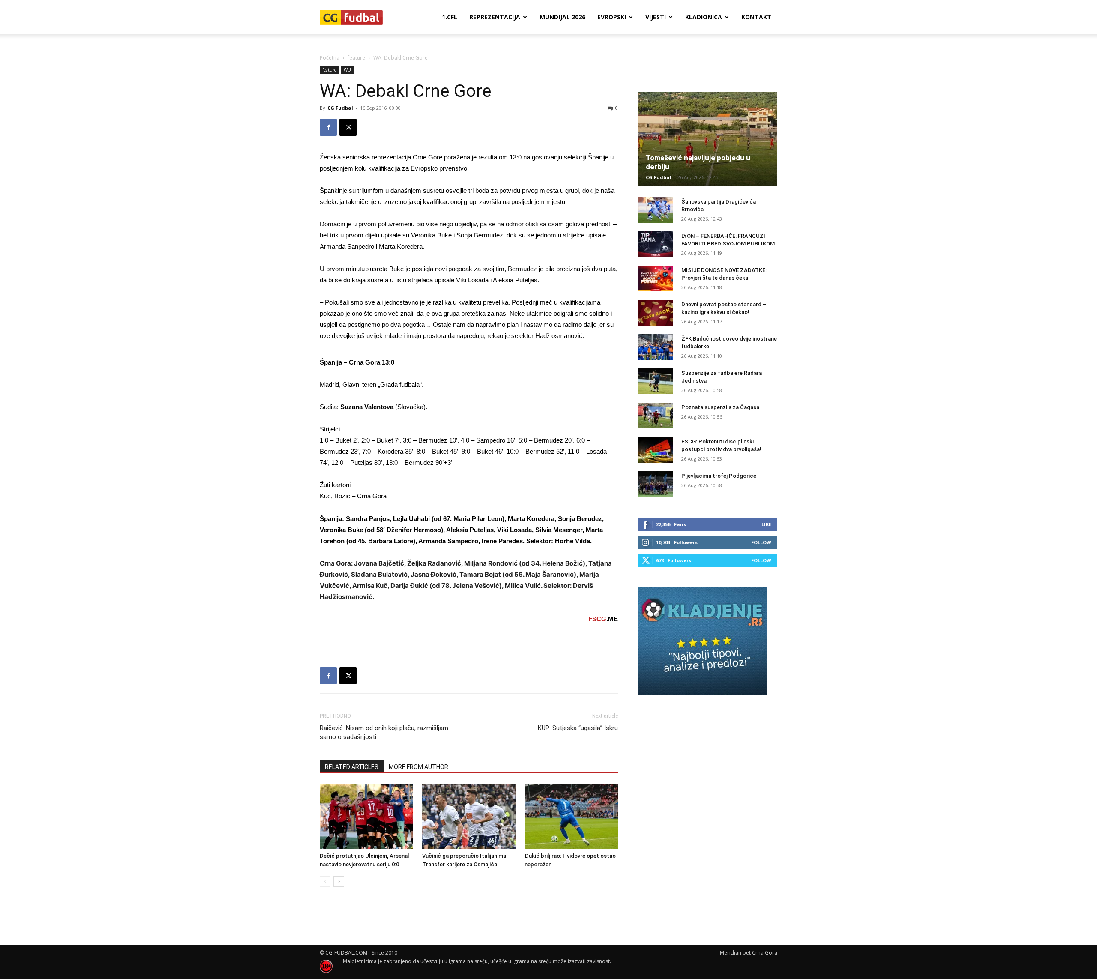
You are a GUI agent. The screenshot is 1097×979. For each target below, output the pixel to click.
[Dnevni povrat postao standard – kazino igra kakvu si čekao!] (655, 313)
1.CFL (449, 17)
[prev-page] (325, 881)
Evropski (611, 17)
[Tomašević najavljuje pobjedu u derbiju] (707, 139)
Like (766, 524)
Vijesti (655, 17)
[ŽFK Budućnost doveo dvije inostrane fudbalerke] (655, 347)
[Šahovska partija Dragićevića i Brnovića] (655, 210)
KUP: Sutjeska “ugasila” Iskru (578, 728)
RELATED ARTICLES (351, 766)
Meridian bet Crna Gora (748, 952)
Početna (329, 57)
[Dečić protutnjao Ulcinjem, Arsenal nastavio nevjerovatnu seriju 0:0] (366, 816)
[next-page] (338, 881)
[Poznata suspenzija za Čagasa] (655, 415)
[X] (348, 127)
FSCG (597, 619)
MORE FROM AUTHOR (418, 766)
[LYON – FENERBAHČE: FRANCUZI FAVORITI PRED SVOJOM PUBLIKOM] (655, 244)
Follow (761, 542)
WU (347, 70)
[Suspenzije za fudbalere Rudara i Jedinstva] (655, 381)
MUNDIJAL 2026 (562, 17)
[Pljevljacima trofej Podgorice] (655, 484)
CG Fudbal (340, 108)
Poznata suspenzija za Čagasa (720, 407)
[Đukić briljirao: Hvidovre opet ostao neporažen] (571, 816)
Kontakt (756, 17)
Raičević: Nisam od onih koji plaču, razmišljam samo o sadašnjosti (384, 732)
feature (356, 57)
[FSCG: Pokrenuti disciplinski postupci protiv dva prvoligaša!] (655, 450)
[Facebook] (328, 127)
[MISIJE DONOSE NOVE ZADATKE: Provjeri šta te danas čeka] (655, 278)
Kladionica (703, 17)
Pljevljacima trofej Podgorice (718, 476)
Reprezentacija (494, 17)
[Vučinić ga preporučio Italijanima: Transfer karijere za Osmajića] (469, 816)
